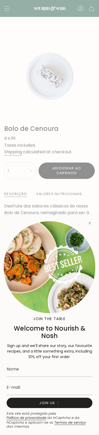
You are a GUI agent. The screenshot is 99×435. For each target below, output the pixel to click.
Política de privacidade (26, 417)
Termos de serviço (70, 422)
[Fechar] (90, 223)
